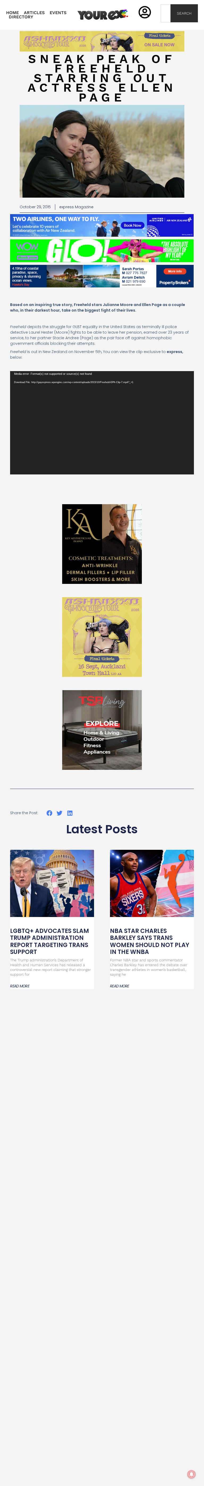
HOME (12, 13)
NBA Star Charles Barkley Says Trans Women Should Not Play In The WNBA (149, 941)
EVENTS (58, 13)
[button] (49, 813)
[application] (102, 422)
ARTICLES (34, 13)
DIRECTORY (21, 17)
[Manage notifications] (191, 1474)
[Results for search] (166, 25)
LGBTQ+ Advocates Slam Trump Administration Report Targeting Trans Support (49, 941)
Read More (19, 986)
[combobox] (166, 13)
